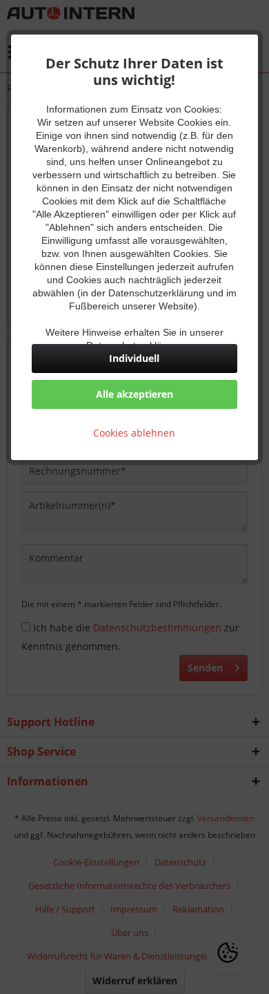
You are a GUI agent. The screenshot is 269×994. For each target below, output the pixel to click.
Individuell (134, 358)
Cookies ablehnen (134, 432)
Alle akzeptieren (134, 394)
